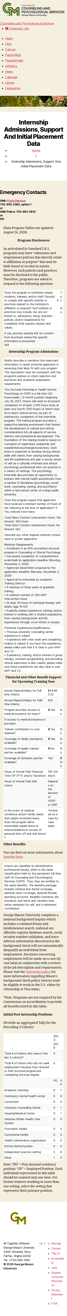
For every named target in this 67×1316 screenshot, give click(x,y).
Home (36, 150)
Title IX (55, 1253)
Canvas (10, 49)
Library (10, 83)
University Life (18, 28)
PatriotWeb (13, 55)
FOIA (54, 1303)
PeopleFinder (14, 60)
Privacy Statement (57, 1294)
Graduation (12, 88)
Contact (56, 1248)
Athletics (11, 66)
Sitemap (56, 1243)
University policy (38, 972)
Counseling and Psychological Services (27, 23)
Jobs (54, 1267)
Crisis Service (16, 200)
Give (8, 44)
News (9, 71)
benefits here (13, 857)
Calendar (11, 77)
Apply (9, 38)
